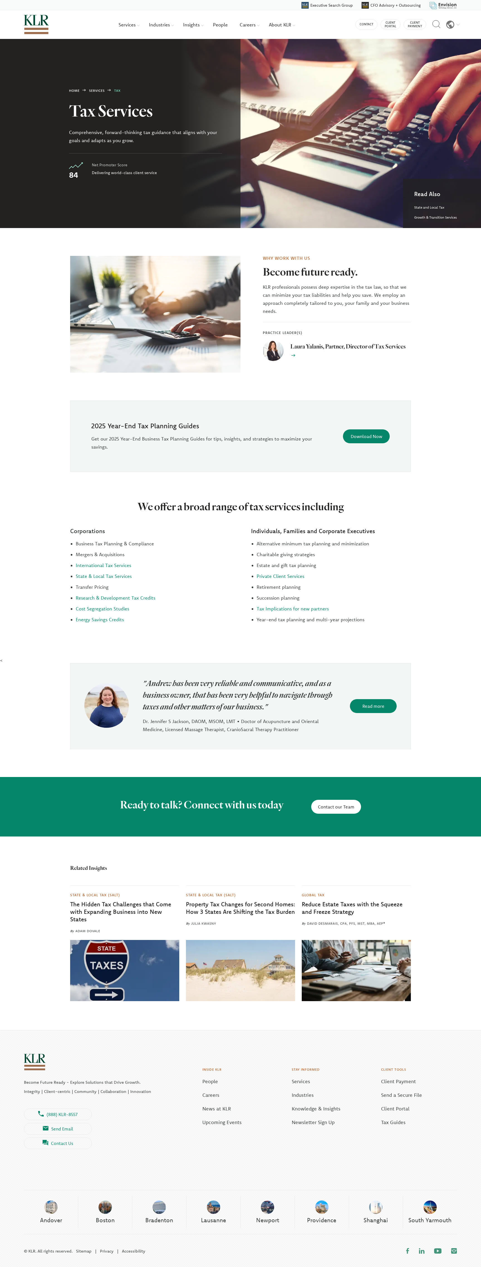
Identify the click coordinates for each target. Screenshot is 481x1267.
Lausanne (213, 1220)
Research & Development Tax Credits (115, 598)
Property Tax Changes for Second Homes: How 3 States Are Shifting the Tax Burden (240, 907)
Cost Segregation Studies (102, 609)
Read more (373, 706)
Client (390, 24)
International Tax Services (103, 565)
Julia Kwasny (203, 923)
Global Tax (313, 895)
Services (128, 25)
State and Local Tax (429, 207)
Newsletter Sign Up (313, 1122)
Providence (321, 1220)
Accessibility (133, 1251)
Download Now (366, 436)
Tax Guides (393, 1122)
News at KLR (216, 1108)
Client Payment (398, 1081)
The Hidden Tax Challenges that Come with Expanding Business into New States (120, 911)
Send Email (62, 1129)
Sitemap (84, 1251)
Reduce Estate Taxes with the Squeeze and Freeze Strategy (352, 907)
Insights (192, 25)
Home (74, 90)
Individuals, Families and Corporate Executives (313, 530)
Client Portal (395, 1108)
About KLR (281, 25)
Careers (248, 25)
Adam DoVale (87, 931)
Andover (51, 1220)
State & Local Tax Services (104, 576)
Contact (366, 24)
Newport (267, 1220)
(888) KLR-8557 (62, 1114)
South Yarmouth (429, 1220)
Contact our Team (336, 807)
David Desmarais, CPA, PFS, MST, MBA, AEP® (346, 923)
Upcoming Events (222, 1122)
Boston (105, 1220)
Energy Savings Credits (100, 619)
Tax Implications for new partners (293, 609)
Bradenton (159, 1220)
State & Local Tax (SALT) (95, 895)
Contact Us (62, 1143)
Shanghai (376, 1220)
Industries (160, 25)
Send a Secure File (401, 1095)
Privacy (107, 1251)
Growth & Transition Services (435, 217)
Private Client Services (280, 576)
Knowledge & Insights (316, 1108)
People (220, 25)
